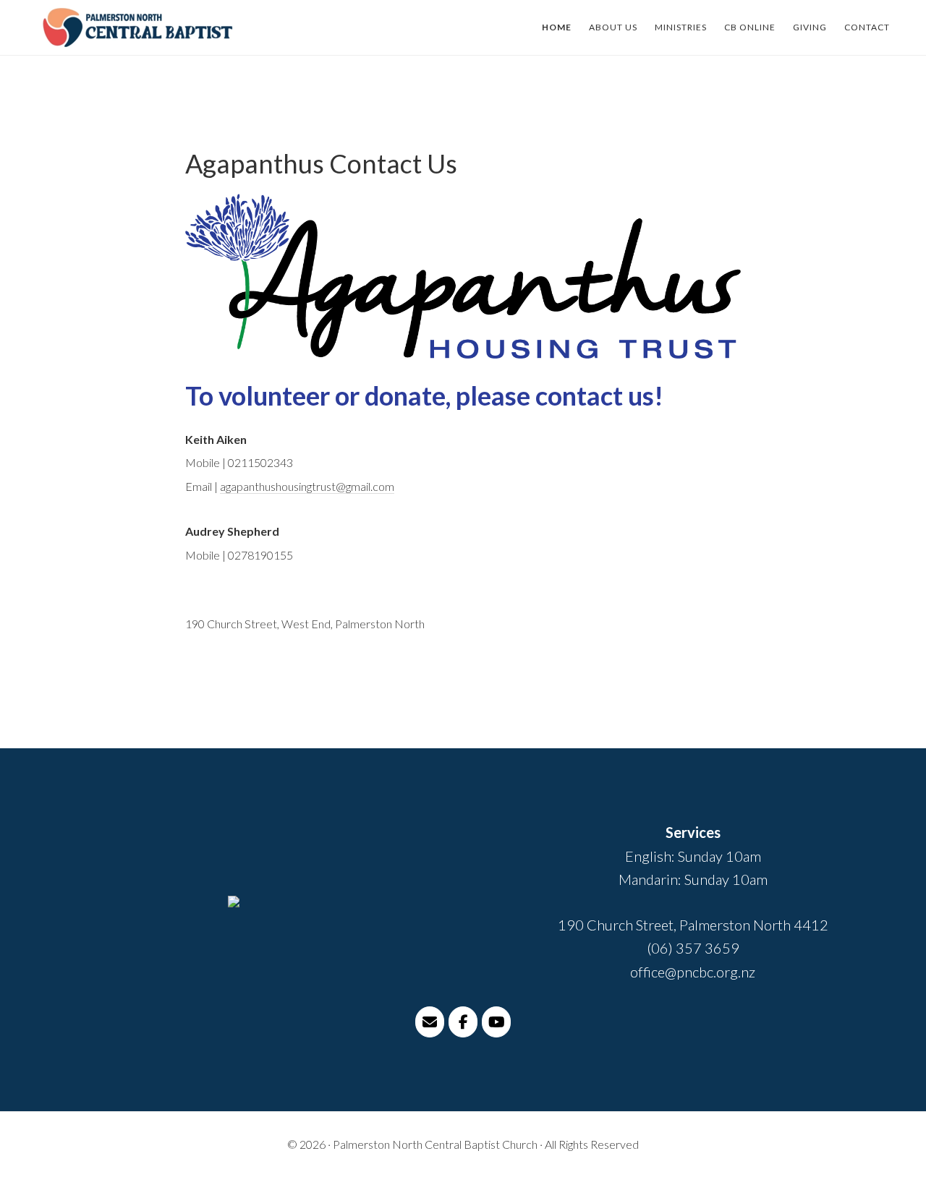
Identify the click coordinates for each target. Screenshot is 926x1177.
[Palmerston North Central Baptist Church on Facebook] (463, 1021)
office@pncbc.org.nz (692, 971)
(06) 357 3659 (693, 947)
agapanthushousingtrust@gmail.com (307, 486)
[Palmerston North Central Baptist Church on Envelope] (429, 1021)
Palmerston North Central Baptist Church (137, 27)
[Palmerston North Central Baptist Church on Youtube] (496, 1021)
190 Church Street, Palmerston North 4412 (693, 924)
